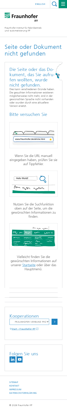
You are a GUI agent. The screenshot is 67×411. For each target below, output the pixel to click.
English (40, 4)
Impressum (15, 389)
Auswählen (55, 322)
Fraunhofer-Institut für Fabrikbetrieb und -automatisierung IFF (23, 29)
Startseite (29, 265)
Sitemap (13, 382)
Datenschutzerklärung (23, 393)
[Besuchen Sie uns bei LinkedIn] (12, 359)
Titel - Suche (54, 4)
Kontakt (14, 386)
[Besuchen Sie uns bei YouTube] (20, 359)
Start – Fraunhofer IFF (24, 329)
